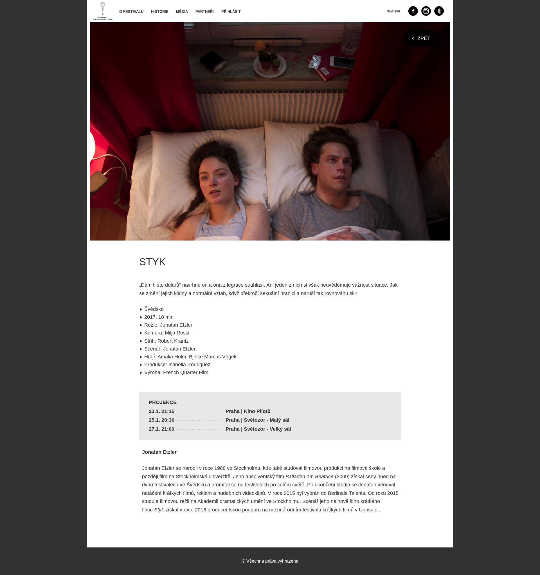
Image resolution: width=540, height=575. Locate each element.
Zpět (423, 38)
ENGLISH (393, 11)
